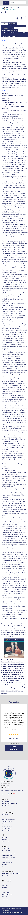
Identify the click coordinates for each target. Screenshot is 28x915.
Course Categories (6, 828)
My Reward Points (6, 890)
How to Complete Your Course (9, 803)
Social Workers (12, 23)
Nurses (11, 28)
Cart (6, 3)
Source (4, 40)
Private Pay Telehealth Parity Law (10, 32)
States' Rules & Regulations (8, 857)
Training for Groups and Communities (11, 873)
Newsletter (4, 864)
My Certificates (5, 892)
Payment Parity (23, 32)
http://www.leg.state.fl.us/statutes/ (16, 618)
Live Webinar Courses (7, 821)
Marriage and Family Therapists (9, 25)
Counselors (4, 23)
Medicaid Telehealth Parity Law (9, 30)
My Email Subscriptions (7, 894)
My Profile (4, 883)
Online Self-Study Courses (8, 819)
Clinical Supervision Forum (8, 853)
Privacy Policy (5, 912)
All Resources (5, 848)
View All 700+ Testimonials (14, 748)
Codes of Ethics (6, 860)
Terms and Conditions (16, 912)
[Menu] (26, 8)
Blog (3, 866)
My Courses (5, 885)
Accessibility (5, 875)
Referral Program (6, 896)
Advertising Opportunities (8, 805)
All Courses (5, 814)
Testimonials (5, 839)
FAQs (3, 808)
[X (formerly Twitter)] (25, 17)
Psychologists (22, 25)
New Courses (5, 817)
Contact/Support (6, 801)
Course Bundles (6, 830)
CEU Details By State (7, 855)
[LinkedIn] (21, 18)
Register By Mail (6, 850)
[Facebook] (17, 18)
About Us (4, 837)
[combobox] (18, 2)
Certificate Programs (7, 823)
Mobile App (5, 899)
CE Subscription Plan (7, 826)
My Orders (4, 887)
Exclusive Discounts (7, 862)
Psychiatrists (5, 28)
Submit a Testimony (6, 842)
